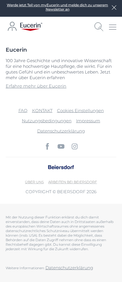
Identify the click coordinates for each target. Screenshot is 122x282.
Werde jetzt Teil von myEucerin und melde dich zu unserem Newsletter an (57, 7)
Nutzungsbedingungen (46, 120)
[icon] (47, 146)
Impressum (88, 120)
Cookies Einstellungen (80, 110)
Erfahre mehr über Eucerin (36, 86)
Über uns (34, 182)
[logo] (31, 27)
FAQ (23, 110)
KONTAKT (42, 110)
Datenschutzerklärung (61, 131)
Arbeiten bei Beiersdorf (72, 182)
